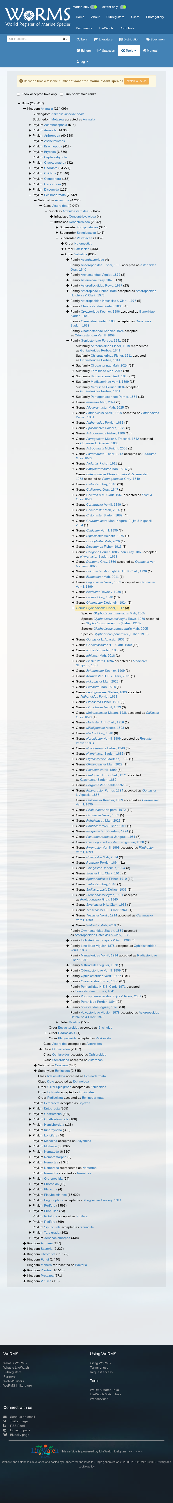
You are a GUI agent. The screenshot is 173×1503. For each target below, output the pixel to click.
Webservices (99, 1399)
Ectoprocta (51, 1103)
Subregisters (115, 17)
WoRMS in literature (17, 1385)
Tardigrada (51, 1232)
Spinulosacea (86, 232)
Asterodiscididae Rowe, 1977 (101, 285)
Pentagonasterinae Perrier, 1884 (114, 396)
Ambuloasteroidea (76, 211)
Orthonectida (53, 1178)
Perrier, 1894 (104, 790)
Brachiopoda (53, 146)
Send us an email (22, 1417)
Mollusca (50, 1146)
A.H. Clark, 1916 (105, 722)
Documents (84, 28)
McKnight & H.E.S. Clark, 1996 (116, 571)
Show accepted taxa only (39, 94)
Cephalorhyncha (56, 157)
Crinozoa (61, 1065)
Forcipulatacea (87, 227)
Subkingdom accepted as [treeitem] (64, 119)
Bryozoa (50, 151)
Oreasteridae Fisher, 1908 (99, 981)
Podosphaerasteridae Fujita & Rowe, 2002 (111, 996)
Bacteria (46, 1248)
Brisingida (105, 1027)
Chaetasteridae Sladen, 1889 (102, 306)
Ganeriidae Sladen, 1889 (98, 321)
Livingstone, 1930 (115, 842)
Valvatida (80, 254)
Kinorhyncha (53, 1130)
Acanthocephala (55, 125)
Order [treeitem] (78, 243)
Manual (151, 50)
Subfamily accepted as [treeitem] (111, 358)
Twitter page (19, 1421)
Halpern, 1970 (105, 428)
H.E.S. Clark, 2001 (108, 676)
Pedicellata (55, 1097)
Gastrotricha (53, 1114)
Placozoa (50, 1189)
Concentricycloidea (82, 216)
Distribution (131, 39)
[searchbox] (32, 39)
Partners (9, 1376)
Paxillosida (81, 249)
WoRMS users (13, 1381)
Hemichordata (54, 1124)
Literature (105, 39)
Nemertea (51, 1162)
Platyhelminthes (55, 1194)
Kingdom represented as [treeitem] (57, 1265)
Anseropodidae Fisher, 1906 (101, 265)
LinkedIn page (20, 1430)
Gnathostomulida (56, 1119)
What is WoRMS (15, 1363)
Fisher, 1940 (105, 748)
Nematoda (51, 1151)
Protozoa (47, 1275)
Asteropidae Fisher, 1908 (99, 291)
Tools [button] (129, 50)
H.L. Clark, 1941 (106, 910)
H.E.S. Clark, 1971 (106, 775)
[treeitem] (102, 608)
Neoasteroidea (79, 222)
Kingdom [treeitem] (47, 108)
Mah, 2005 (119, 613)
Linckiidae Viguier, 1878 (98, 945)
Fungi (45, 1259)
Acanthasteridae (92, 259)
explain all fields (136, 81)
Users (135, 17)
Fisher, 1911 (101, 463)
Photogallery (155, 17)
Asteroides (59, 1043)
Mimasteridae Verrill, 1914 (99, 955)
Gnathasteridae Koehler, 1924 (102, 331)
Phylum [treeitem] (54, 125)
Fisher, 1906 (105, 433)
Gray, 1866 (101, 561)
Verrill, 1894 (100, 661)
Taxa (83, 39)
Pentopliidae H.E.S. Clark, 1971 (103, 986)
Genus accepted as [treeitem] (117, 415)
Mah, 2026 (103, 510)
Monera (46, 1265)
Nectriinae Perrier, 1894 (108, 387)
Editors (85, 50)
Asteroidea (60, 205)
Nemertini (51, 1173)
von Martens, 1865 (107, 759)
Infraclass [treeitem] (77, 216)
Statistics (108, 50)
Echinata (53, 1092)
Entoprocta (52, 1108)
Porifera (49, 1205)
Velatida (74, 1022)
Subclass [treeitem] (74, 211)
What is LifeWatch (16, 1367)
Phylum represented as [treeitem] (65, 1167)
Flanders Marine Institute (78, 1462)
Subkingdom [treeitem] (58, 114)
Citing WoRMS (100, 1363)
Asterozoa (62, 200)
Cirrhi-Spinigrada (59, 1087)
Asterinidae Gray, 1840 (97, 280)
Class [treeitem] (61, 205)
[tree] (86, 692)
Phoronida (51, 1184)
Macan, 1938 (106, 712)
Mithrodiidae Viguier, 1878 (99, 965)
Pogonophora (54, 1200)
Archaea (47, 1243)
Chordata (50, 168)
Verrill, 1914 (101, 915)
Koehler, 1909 (105, 670)
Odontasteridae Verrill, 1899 (95, 335)
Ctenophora (52, 178)
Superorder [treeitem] (83, 227)
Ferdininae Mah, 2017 (106, 371)
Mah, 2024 (100, 402)
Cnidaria (50, 173)
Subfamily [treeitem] (105, 365)
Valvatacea (84, 238)
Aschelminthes (54, 141)
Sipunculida (52, 1227)
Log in (83, 62)
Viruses (46, 1281)
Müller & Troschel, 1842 (112, 438)
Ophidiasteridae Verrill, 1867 (101, 976)
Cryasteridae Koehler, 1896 (100, 311)
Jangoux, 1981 (110, 836)
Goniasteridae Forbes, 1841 (101, 340)
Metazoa (57, 119)
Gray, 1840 (121, 478)
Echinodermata (55, 195)
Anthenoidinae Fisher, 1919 (110, 346)
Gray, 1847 (102, 489)
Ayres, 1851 (104, 895)
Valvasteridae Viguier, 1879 (100, 1012)
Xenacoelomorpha (57, 1238)
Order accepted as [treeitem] (80, 1027)
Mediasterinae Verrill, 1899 (110, 381)
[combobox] (33, 39)
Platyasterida (67, 1038)
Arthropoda (52, 135)
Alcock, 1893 (105, 727)
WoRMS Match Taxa (104, 1390)
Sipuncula (87, 1227)
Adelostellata (56, 1076)
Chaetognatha (54, 162)
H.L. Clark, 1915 (103, 873)
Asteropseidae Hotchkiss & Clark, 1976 (108, 300)
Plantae (46, 1270)
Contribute (127, 28)
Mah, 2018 (100, 655)
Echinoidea (81, 1081)
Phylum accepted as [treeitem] (61, 1103)
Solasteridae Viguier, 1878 (99, 1007)
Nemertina (51, 1167)
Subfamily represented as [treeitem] (112, 348)
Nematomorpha (55, 1157)
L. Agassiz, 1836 (99, 443)
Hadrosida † (66, 1033)
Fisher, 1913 (104, 454)
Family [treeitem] (90, 259)
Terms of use (99, 1367)
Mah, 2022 (104, 764)
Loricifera (50, 1135)
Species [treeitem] (113, 613)
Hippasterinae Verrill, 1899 (109, 376)
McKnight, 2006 (106, 448)
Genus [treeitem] (98, 402)
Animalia (47, 108)
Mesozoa (50, 1141)
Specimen (157, 39)
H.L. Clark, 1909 (109, 645)
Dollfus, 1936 (106, 889)
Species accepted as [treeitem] (120, 621)
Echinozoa (62, 1070)
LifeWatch (106, 28)
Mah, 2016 (106, 469)
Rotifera (82, 1216)
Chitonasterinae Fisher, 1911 (111, 355)
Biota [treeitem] (33, 103)
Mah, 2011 (102, 576)
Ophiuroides (61, 1054)
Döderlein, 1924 (106, 602)
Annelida (50, 130)
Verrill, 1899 (104, 413)
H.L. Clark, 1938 (106, 904)
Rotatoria (50, 1216)
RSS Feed (17, 1425)
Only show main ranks (80, 94)
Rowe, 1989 (119, 618)
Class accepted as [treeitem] (72, 1043)
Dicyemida (51, 189)
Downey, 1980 (103, 592)
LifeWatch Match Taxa (105, 1394)
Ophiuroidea (61, 1049)
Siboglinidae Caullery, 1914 (102, 1200)
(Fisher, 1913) (113, 623)
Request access (101, 1372)
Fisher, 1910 (106, 878)
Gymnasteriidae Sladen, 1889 (102, 930)
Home (80, 17)
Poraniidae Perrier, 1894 (98, 1001)
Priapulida (51, 1211)
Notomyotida (83, 243)
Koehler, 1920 (105, 785)
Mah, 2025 (105, 407)
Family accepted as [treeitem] (113, 267)
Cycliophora (52, 184)
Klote (50, 1081)
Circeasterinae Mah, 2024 (109, 365)
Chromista (48, 1254)
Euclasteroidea (68, 1027)
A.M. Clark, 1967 (104, 495)
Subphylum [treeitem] (59, 200)
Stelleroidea (60, 1060)
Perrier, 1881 (104, 422)
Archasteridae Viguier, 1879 (100, 274)
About (95, 17)
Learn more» (135, 1451)
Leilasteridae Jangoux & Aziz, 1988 (106, 940)
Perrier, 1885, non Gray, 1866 (114, 552)
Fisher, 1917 (105, 608)
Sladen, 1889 (104, 515)
